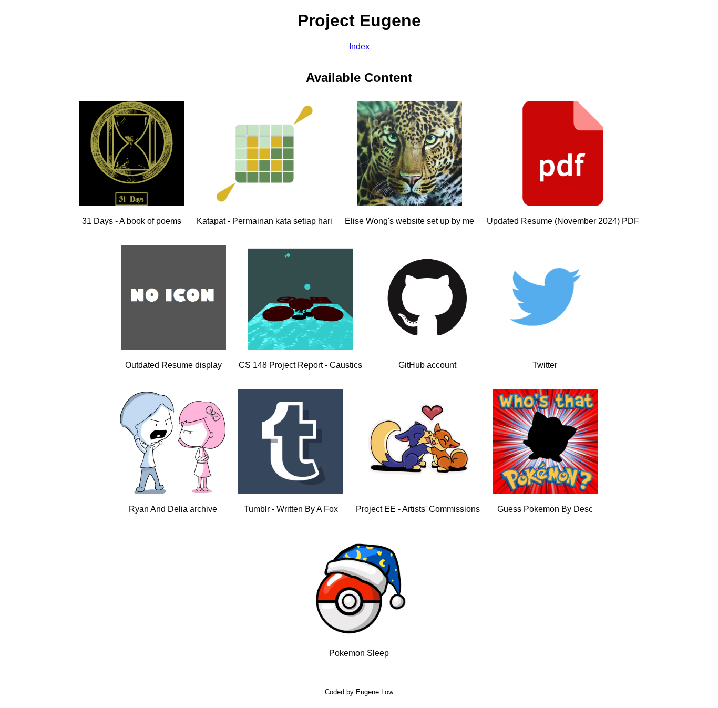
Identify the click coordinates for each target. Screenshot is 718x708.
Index (359, 46)
